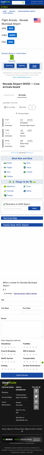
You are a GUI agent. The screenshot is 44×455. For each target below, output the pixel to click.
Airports (12, 11)
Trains (28, 167)
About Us (10, 429)
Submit (34, 208)
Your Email (26, 308)
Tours (28, 186)
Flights (9, 167)
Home (4, 11)
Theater (9, 195)
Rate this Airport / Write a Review (25, 293)
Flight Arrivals (8, 13)
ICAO (4, 35)
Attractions (10, 186)
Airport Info (9, 65)
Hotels (9, 163)
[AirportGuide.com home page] (5, 2)
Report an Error (30, 429)
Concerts (10, 191)
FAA (4, 41)
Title (2, 300)
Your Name (5, 308)
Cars (8, 172)
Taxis (28, 163)
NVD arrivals (14, 152)
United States (21, 53)
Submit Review (22, 375)
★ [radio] (2, 347)
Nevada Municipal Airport (26, 11)
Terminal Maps (7, 397)
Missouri (12, 53)
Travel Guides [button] (34, 66)
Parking (9, 176)
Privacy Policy (19, 429)
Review (3, 318)
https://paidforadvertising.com (22, 77)
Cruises (29, 172)
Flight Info (22, 65)
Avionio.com (29, 152)
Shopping (5, 392)
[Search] (23, 3)
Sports (28, 191)
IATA (4, 28)
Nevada (5, 53)
